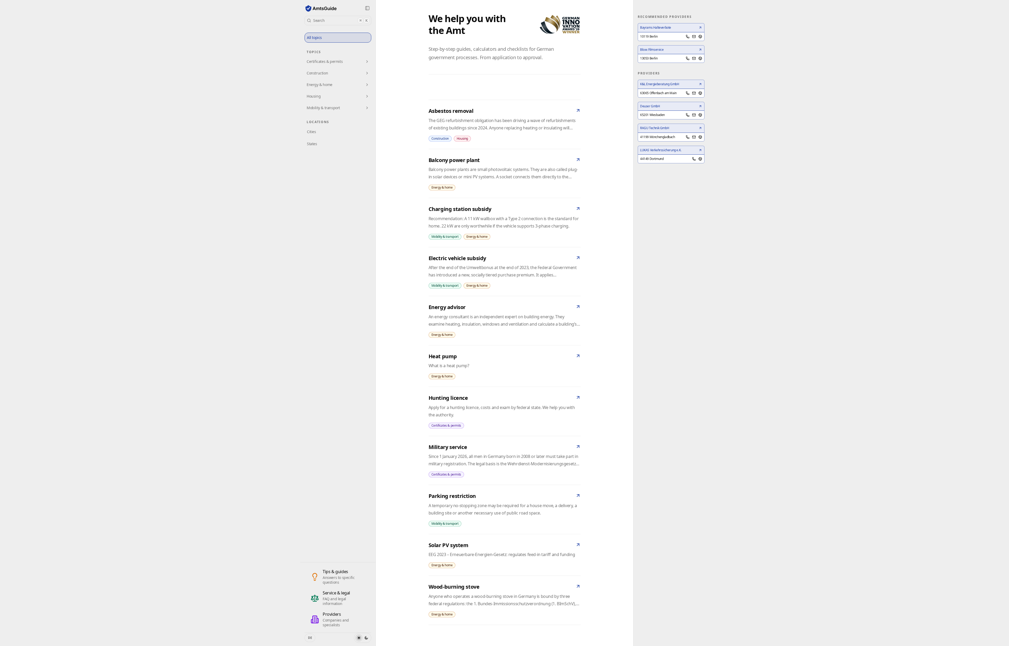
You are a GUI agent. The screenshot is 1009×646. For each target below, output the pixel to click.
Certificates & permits (325, 61)
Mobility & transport (323, 107)
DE (310, 637)
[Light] (359, 638)
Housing (314, 96)
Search (340, 20)
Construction (317, 72)
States (312, 143)
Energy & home (319, 84)
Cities (311, 131)
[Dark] (366, 638)
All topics (314, 37)
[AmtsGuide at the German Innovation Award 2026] (560, 24)
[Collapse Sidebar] (367, 8)
